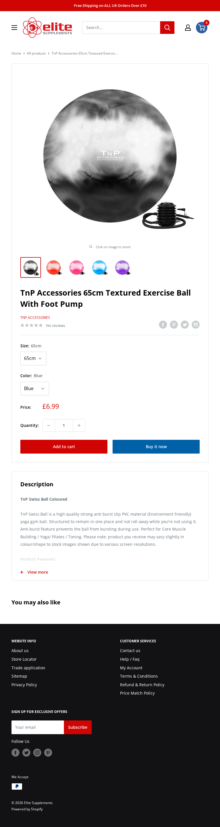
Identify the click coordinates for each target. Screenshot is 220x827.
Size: (30, 345)
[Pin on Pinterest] (174, 325)
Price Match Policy (137, 693)
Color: (31, 375)
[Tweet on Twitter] (185, 325)
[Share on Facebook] (163, 325)
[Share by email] (196, 325)
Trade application (28, 667)
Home (16, 53)
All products (36, 53)
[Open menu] (14, 27)
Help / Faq (130, 659)
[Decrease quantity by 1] (49, 425)
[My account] (188, 27)
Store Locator (24, 659)
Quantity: (29, 425)
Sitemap (19, 676)
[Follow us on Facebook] (15, 753)
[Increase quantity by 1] (79, 425)
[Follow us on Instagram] (37, 753)
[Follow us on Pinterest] (48, 753)
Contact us (130, 650)
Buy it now (156, 446)
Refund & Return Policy (142, 684)
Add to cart (64, 446)
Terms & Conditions (139, 676)
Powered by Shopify (27, 809)
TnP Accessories (35, 317)
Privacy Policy (24, 684)
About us (20, 650)
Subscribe (77, 727)
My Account (131, 667)
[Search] (167, 27)
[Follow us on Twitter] (26, 753)
